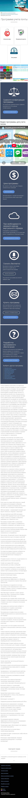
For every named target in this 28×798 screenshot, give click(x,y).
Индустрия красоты (8, 373)
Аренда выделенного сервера (12, 238)
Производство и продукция (10, 369)
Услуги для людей (8, 377)
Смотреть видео (4, 770)
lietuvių (3, 789)
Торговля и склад (8, 368)
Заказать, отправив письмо (11, 312)
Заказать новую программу (11, 360)
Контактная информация (10, 317)
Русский (4, 790)
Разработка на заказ (5, 783)
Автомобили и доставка (9, 375)
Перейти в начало (4, 786)
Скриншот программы (5, 765)
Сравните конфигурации (6, 768)
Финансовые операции (9, 370)
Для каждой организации (9, 378)
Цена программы (9, 191)
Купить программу (5, 781)
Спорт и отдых (7, 374)
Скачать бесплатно (9, 273)
